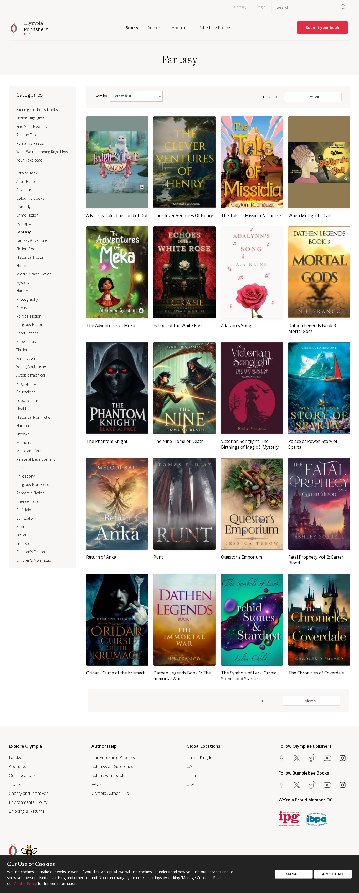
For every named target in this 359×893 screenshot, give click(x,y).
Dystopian (24, 223)
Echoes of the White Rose (178, 325)
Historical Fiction (30, 257)
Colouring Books (30, 198)
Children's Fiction (30, 551)
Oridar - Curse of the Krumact (115, 673)
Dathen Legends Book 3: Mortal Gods (312, 328)
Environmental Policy (28, 802)
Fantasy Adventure (31, 240)
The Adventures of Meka (110, 325)
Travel (21, 535)
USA (190, 784)
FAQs (96, 784)
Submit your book (322, 27)
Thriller (21, 349)
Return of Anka (101, 557)
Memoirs (23, 442)
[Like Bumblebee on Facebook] (281, 785)
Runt (158, 557)
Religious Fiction (29, 324)
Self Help (23, 509)
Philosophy (25, 476)
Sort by (101, 95)
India (191, 775)
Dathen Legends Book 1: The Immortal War (182, 675)
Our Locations (22, 775)
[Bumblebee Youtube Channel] (327, 785)
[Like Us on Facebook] (281, 758)
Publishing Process (215, 28)
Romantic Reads (30, 143)
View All (312, 96)
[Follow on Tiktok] (312, 785)
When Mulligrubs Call (309, 215)
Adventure (24, 189)
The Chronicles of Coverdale (316, 673)
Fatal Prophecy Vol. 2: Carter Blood (315, 560)
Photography (27, 299)
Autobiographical (30, 375)
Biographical (26, 383)
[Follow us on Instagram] (342, 758)
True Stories (26, 543)
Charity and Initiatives (28, 793)
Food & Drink (27, 400)
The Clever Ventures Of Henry (183, 215)
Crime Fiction (27, 215)
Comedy (23, 206)
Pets (20, 467)
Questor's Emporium (241, 557)
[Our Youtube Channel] (327, 758)
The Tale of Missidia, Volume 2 (251, 215)
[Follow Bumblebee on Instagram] (342, 785)
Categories (29, 94)
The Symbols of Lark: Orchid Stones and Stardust (248, 675)
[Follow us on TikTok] (312, 758)
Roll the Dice (26, 134)
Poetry (21, 307)
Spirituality (25, 518)
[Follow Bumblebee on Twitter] (297, 785)
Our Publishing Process (113, 757)
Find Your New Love (32, 126)
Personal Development (35, 459)
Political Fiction (28, 316)
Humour (23, 425)
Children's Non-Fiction (34, 560)
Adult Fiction (26, 181)
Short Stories (27, 332)
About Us (17, 766)
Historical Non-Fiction (34, 417)
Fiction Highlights (30, 118)
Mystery (22, 282)
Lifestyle (23, 434)
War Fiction (25, 358)
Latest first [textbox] (122, 95)
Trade (14, 784)
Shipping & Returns (26, 811)
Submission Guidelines (112, 766)
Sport (21, 526)
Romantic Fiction (30, 492)
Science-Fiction (29, 501)
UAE (190, 766)
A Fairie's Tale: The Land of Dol (116, 215)
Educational (26, 391)
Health (21, 408)
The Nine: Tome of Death (178, 441)
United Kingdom (201, 757)
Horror (22, 265)
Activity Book (27, 172)
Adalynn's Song (236, 325)
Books (131, 28)
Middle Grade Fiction (34, 274)
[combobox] (136, 96)
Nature (22, 290)
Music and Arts (28, 450)
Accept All (333, 874)
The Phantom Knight (106, 441)
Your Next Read (29, 160)
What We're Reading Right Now (42, 151)
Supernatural (27, 341)
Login (261, 6)
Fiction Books (27, 248)
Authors (154, 28)
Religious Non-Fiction (34, 484)
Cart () (240, 6)
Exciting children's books (37, 109)
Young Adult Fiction (32, 366)
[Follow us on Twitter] (297, 758)
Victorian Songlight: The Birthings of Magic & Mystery (250, 444)
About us (180, 28)
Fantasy (23, 231)
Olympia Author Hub (110, 793)
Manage (294, 874)
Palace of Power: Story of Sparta (312, 444)
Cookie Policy (25, 883)
